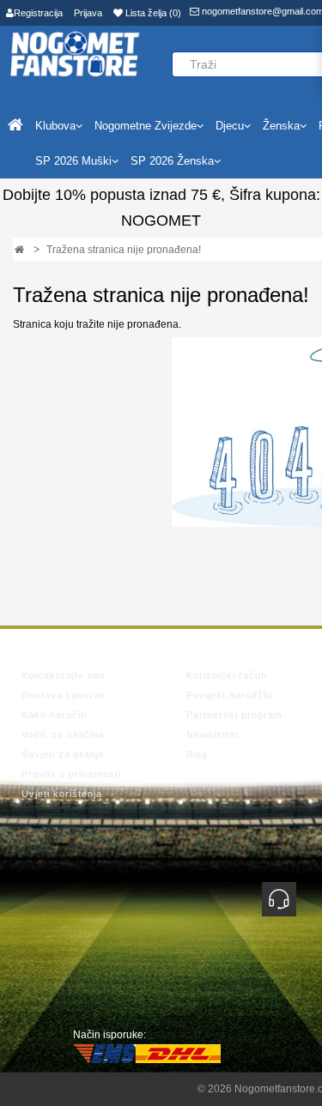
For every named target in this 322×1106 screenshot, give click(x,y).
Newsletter (213, 734)
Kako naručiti (54, 715)
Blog (197, 754)
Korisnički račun (226, 675)
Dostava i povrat (62, 695)
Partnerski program (234, 715)
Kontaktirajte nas (63, 675)
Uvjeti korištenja (61, 794)
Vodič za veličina (63, 734)
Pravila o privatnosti (71, 774)
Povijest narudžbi (229, 695)
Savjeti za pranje (63, 754)
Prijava (88, 13)
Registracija (38, 13)
